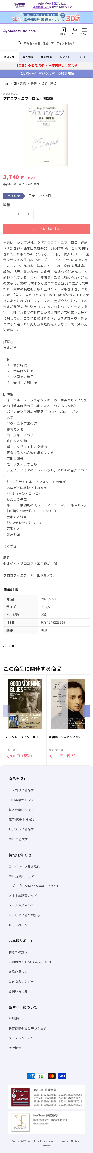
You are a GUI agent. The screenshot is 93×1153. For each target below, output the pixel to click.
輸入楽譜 (28, 56)
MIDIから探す (18, 839)
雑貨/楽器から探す (22, 819)
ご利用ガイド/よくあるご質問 (30, 962)
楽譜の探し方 (18, 971)
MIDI (83, 56)
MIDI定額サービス (21, 876)
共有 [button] (11, 646)
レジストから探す (21, 829)
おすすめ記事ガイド (23, 895)
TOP (6, 83)
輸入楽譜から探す (21, 809)
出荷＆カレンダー (21, 981)
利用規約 (15, 1018)
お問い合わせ (18, 991)
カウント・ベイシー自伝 (22, 737)
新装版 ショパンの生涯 (65, 737)
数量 (6, 204)
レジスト (65, 56)
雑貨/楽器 (46, 56)
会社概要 (15, 1048)
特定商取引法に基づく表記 (27, 1028)
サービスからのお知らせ (26, 915)
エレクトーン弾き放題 (24, 866)
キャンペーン (18, 925)
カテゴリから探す (21, 790)
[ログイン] (63, 29)
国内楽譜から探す (21, 800)
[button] (84, 29)
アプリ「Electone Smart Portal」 (34, 886)
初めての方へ (18, 952)
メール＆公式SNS (21, 905)
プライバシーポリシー (24, 1038)
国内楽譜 (9, 56)
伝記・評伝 (49, 83)
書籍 (34, 83)
